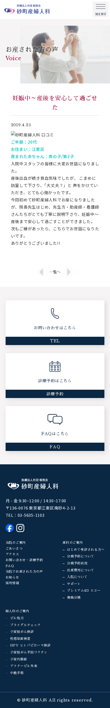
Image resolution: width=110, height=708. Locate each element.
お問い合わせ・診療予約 (24, 560)
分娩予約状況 (77, 563)
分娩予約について (80, 556)
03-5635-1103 (31, 515)
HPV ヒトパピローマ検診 (30, 645)
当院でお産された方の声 (24, 571)
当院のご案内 (16, 542)
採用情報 (12, 583)
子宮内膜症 (18, 659)
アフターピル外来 (23, 666)
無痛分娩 (74, 597)
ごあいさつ (14, 548)
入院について (77, 577)
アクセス (12, 554)
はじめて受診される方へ (85, 549)
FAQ (10, 566)
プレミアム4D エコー (83, 590)
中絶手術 (17, 673)
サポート (74, 583)
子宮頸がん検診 (22, 631)
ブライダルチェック (25, 625)
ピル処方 (17, 618)
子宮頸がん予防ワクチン (29, 652)
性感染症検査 (20, 638)
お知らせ (12, 577)
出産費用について (80, 570)
